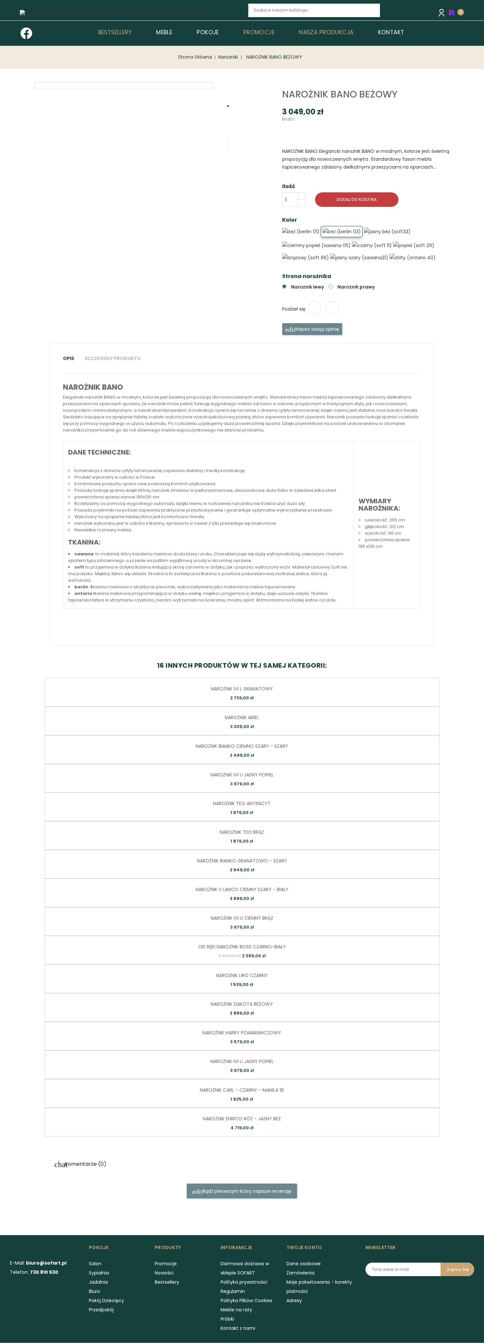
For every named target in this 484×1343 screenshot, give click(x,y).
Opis (68, 358)
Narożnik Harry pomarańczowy (241, 1032)
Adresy (294, 1300)
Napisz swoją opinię (316, 329)
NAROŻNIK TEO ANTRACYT (242, 803)
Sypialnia (99, 1273)
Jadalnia (98, 1282)
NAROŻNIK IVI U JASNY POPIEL (242, 774)
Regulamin (233, 1291)
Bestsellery (167, 1282)
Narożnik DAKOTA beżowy (242, 1004)
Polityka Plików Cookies (246, 1300)
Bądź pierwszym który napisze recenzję (246, 1191)
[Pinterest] (331, 307)
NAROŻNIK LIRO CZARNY (242, 975)
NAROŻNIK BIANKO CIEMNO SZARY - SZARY (242, 746)
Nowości (164, 1273)
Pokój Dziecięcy (106, 1300)
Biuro (94, 1291)
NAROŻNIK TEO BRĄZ (242, 832)
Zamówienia (300, 1273)
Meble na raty (236, 1309)
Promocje (166, 1263)
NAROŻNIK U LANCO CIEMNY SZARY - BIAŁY (242, 889)
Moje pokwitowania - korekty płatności (319, 1287)
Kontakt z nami (238, 1328)
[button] (453, 12)
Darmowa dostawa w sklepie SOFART (245, 1268)
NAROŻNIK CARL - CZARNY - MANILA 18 (242, 1090)
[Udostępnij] (314, 307)
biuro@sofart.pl (46, 1263)
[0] (453, 12)
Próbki (227, 1319)
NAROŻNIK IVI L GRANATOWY (242, 688)
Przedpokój (101, 1309)
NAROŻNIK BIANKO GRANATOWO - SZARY (242, 860)
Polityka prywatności (244, 1282)
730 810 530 (44, 1272)
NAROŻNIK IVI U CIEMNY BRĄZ (242, 918)
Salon (95, 1263)
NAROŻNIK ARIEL (242, 717)
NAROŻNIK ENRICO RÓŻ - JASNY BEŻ (242, 1118)
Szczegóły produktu (113, 358)
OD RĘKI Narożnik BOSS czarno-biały (242, 946)
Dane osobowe (303, 1263)
